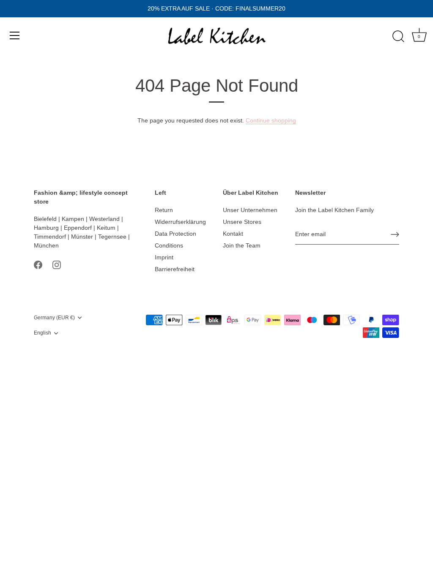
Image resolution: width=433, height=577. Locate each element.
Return (164, 210)
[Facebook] (38, 264)
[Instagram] (56, 264)
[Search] (398, 36)
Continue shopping (271, 120)
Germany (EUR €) (54, 318)
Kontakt (233, 233)
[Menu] (14, 35)
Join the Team (241, 245)
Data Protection (175, 233)
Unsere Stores (242, 221)
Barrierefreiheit (175, 269)
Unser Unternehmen (250, 210)
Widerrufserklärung (180, 221)
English (42, 333)
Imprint (164, 257)
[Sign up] (395, 234)
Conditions (169, 245)
